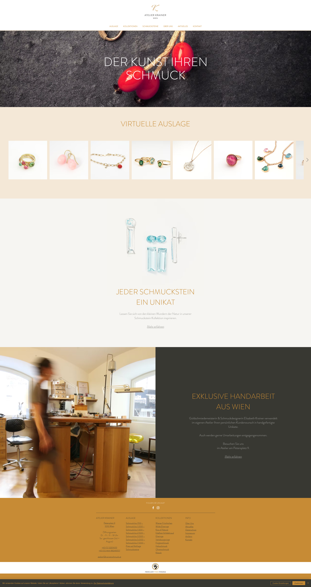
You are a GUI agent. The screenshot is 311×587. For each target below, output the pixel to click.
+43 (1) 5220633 (109, 547)
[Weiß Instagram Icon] (158, 508)
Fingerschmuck (162, 542)
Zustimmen (298, 583)
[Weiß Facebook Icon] (153, 508)
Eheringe (159, 536)
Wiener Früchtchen (164, 523)
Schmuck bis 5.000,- (135, 539)
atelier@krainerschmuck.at (109, 556)
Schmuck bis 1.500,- (135, 529)
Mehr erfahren (233, 456)
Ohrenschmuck (162, 549)
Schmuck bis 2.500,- (135, 533)
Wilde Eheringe (162, 526)
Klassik (159, 552)
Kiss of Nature (162, 529)
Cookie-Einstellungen (281, 583)
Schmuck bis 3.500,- (135, 536)
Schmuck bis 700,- (134, 523)
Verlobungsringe (163, 539)
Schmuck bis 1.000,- (135, 526)
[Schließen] (308, 583)
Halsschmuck (161, 546)
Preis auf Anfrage (133, 546)
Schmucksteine (132, 549)
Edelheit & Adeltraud (165, 533)
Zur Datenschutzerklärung (104, 583)
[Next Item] (307, 160)
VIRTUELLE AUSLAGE (155, 124)
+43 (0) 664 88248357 (109, 550)
